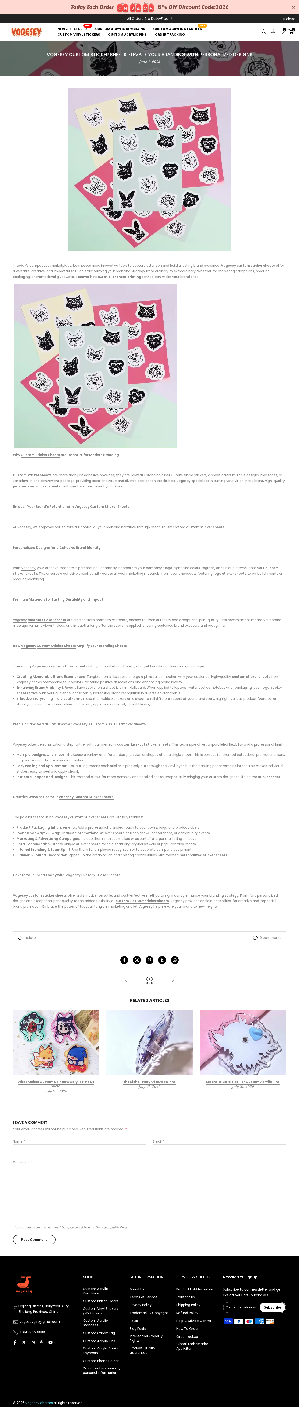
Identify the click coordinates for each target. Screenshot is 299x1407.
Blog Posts (138, 1329)
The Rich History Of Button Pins (149, 1081)
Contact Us (185, 1297)
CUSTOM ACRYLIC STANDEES (179, 28)
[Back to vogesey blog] (149, 981)
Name (19, 1141)
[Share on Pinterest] (149, 960)
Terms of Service (143, 1297)
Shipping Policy (188, 1305)
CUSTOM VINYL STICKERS (78, 34)
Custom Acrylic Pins (99, 1341)
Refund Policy (187, 1313)
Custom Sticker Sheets (40, 455)
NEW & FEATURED (73, 28)
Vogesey (228, 265)
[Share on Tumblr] (162, 960)
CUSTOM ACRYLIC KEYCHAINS (120, 29)
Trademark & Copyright (149, 1313)
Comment (23, 1162)
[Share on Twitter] (137, 960)
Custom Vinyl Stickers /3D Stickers (100, 1311)
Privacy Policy (141, 1305)
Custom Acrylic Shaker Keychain (101, 1350)
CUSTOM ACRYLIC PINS (127, 34)
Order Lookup (187, 1336)
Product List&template (194, 1289)
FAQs (134, 1321)
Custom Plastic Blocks (101, 1301)
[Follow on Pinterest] (41, 1342)
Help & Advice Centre (193, 1321)
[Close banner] (293, 7)
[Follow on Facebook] (15, 1342)
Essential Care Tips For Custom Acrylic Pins (243, 1081)
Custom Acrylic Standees (95, 1322)
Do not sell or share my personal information (102, 1370)
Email (158, 1141)
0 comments (270, 937)
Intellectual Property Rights (146, 1338)
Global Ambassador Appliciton (192, 1346)
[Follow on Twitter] (24, 1342)
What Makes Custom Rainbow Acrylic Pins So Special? (56, 1084)
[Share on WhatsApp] (175, 960)
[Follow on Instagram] (33, 1342)
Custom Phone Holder (101, 1361)
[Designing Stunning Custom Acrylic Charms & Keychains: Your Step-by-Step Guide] (126, 981)
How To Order (187, 1329)
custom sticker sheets (256, 265)
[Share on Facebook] (124, 960)
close (11, 19)
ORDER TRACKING (170, 34)
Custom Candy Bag (99, 1333)
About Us (137, 1289)
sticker (31, 937)
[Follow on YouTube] (50, 1342)
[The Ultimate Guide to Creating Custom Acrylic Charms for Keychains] (173, 981)
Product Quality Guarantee (142, 1350)
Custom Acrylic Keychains (95, 1291)
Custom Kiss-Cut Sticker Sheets (118, 724)
